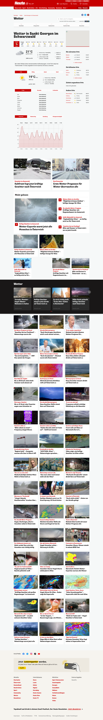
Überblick (21, 25)
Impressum (17, 716)
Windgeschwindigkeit (57, 116)
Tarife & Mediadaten (26, 716)
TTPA (35, 716)
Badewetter (51, 25)
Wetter (18, 18)
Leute (34, 682)
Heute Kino (36, 695)
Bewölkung (45, 116)
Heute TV (36, 698)
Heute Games (37, 693)
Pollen (23, 90)
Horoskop (36, 690)
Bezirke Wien (66, 25)
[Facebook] (82, 15)
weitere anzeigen (78, 62)
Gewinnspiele (56, 682)
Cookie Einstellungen (71, 716)
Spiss (67, 74)
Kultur (35, 685)
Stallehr (67, 57)
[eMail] (88, 15)
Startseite (16, 15)
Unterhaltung (43, 8)
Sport (24, 8)
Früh (21, 72)
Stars (34, 680)
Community (51, 8)
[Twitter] (85, 15)
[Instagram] (31, 654)
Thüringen (68, 59)
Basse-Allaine (69, 93)
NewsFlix (74, 680)
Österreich (18, 8)
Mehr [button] (64, 8)
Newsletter (17, 698)
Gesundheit (55, 688)
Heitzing (68, 95)
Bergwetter (36, 25)
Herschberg (68, 98)
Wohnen (54, 690)
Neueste (85, 8)
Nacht (57, 72)
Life (36, 8)
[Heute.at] (20, 3)
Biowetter (81, 25)
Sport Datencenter (58, 680)
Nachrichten (17, 688)
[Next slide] (89, 292)
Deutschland (17, 685)
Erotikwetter (55, 90)
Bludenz (67, 55)
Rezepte (54, 685)
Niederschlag (33, 116)
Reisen (54, 698)
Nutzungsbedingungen (58, 716)
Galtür (67, 70)
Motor (54, 695)
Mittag (33, 72)
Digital (35, 688)
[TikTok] (35, 654)
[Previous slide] (13, 292)
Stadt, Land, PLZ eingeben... (67, 19)
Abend (45, 72)
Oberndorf (68, 100)
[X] (27, 654)
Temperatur (21, 116)
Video (80, 8)
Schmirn (68, 72)
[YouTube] (39, 654)
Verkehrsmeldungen (58, 693)
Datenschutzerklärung (45, 716)
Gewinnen (59, 8)
